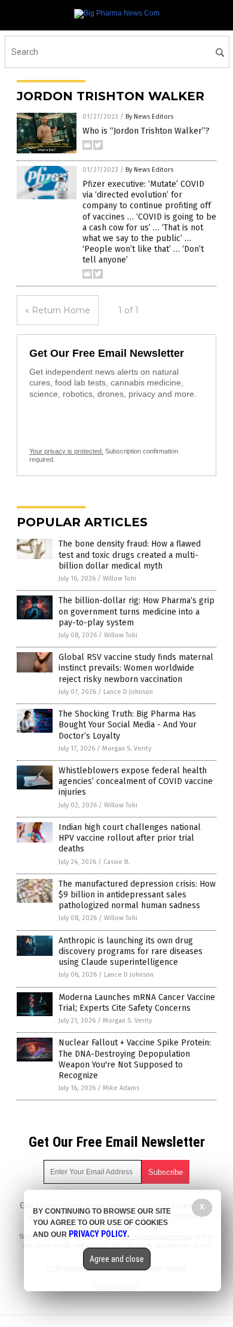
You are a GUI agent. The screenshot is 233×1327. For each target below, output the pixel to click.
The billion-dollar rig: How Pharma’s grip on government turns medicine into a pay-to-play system (136, 611)
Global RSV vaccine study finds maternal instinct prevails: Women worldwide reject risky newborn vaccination (136, 668)
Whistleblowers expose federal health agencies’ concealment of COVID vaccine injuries (136, 781)
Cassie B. (116, 862)
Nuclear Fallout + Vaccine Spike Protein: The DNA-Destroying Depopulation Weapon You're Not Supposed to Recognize (135, 1059)
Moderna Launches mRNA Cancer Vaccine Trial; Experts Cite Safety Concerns (137, 1002)
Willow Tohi (119, 578)
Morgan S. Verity (126, 748)
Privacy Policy (98, 1234)
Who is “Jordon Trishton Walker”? (146, 131)
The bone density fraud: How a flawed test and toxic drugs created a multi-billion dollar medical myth (130, 554)
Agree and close (117, 1259)
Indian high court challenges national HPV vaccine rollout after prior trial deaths (130, 838)
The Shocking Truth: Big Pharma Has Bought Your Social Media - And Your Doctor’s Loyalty (128, 724)
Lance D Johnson (128, 692)
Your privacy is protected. (66, 451)
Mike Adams (121, 1088)
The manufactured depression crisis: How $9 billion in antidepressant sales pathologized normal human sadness (137, 895)
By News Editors (149, 117)
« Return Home (57, 310)
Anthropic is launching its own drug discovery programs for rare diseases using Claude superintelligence (131, 951)
